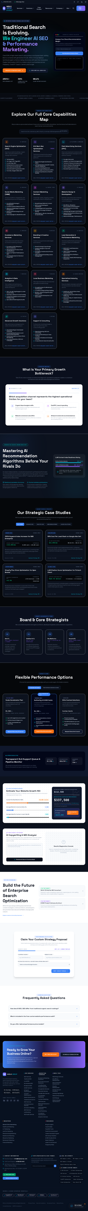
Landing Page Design (58, 1093)
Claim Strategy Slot (72, 813)
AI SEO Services (28, 1088)
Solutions (29, 8)
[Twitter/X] (14, 1100)
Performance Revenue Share (51, 687)
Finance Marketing (7, 1142)
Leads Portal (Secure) (51, 1142)
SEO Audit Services (29, 1114)
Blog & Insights (49, 1124)
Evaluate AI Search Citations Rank (25, 859)
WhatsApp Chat (10, 1174)
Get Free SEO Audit (51, 1054)
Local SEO (26, 1081)
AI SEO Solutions (66, 524)
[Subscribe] (55, 1166)
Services (19, 8)
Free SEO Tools (49, 1129)
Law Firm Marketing (8, 1131)
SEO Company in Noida (78, 1158)
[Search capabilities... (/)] (73, 8)
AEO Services (27, 1110)
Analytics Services (43, 1117)
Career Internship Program (52, 1133)
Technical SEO (28, 1079)
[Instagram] (86, 2)
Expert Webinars (49, 1140)
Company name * (23, 954)
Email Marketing (42, 1111)
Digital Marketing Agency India (68, 1164)
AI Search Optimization (27, 1091)
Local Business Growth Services (42, 1086)
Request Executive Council (72, 731)
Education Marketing (8, 1138)
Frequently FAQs (49, 1144)
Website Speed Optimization (57, 1100)
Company (59, 8)
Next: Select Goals (59, 971)
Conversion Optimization (42, 1114)
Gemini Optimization (29, 1097)
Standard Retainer (34, 687)
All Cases (20, 524)
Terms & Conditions (41, 1203)
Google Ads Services (43, 1089)
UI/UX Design (56, 1098)
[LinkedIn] (82, 2)
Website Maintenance (58, 1095)
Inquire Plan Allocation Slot (44, 731)
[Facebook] (74, 2)
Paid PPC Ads (40, 524)
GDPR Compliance (17, 1206)
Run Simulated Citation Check (70, 53)
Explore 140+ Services (38, 70)
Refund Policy (60, 1203)
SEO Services (27, 1076)
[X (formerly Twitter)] (78, 2)
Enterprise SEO (28, 1085)
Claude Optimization (29, 1099)
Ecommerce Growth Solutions (43, 1082)
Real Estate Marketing (8, 1135)
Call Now (80, 8)
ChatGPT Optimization (27, 1094)
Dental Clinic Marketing (9, 1124)
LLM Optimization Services (29, 1104)
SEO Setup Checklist (50, 1135)
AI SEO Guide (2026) (50, 1138)
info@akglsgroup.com (20, 1158)
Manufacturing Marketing (9, 1133)
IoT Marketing (6, 1129)
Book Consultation (11, 1178)
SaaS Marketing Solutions (42, 1108)
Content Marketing (43, 1099)
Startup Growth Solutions (57, 1090)
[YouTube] (17, 1100)
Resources (48, 8)
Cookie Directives (7, 1206)
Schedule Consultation (71, 1054)
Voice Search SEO (77, 1182)
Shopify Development (56, 1087)
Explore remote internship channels (12, 915)
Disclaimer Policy (51, 1203)
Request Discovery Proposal (15, 731)
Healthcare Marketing (8, 1126)
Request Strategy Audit (13, 70)
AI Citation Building (29, 1107)
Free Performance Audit (51, 1131)
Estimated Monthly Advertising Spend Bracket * (33, 961)
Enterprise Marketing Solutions (43, 1078)
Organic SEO (30, 524)
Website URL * (49, 954)
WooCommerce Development (57, 1083)
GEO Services (27, 1102)
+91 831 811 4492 (20, 1161)
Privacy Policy (31, 1203)
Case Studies (39, 8)
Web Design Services (58, 1076)
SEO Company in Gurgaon (66, 1161)
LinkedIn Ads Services (43, 1093)
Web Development (52, 524)
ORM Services (41, 1101)
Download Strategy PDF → (34, 558)
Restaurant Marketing (8, 1140)
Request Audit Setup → (19, 178)
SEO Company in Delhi (65, 1158)
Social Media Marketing (41, 1096)
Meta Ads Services (43, 1091)
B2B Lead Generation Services (44, 1104)
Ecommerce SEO (28, 1083)
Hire (68, 8)
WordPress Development (56, 1079)
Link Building (27, 1112)
